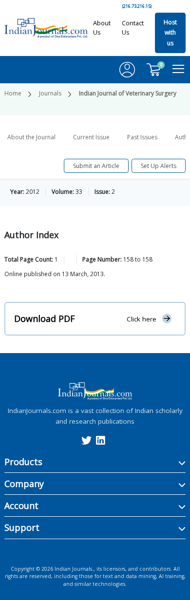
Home (12, 93)
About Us (102, 28)
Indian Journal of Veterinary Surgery (127, 93)
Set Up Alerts (158, 166)
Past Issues (142, 137)
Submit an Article (96, 166)
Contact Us (133, 28)
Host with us (170, 32)
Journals (50, 93)
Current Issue (91, 137)
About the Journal (31, 137)
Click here (141, 319)
